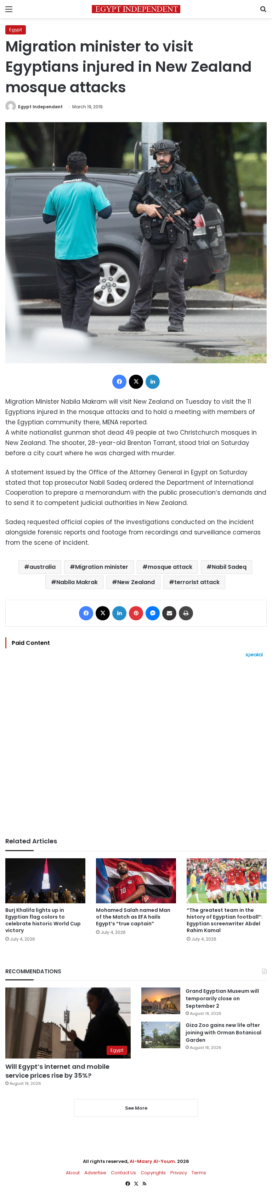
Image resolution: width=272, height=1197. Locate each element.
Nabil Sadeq (229, 567)
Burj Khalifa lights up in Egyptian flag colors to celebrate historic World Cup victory (43, 920)
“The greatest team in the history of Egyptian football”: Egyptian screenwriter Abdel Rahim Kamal (224, 920)
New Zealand (136, 582)
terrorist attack (197, 582)
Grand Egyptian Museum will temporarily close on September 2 (222, 998)
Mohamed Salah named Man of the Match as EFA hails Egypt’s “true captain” (133, 917)
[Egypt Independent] (136, 9)
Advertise (95, 1172)
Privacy (178, 1172)
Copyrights (153, 1172)
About (73, 1172)
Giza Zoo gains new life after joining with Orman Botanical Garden (223, 1033)
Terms (199, 1172)
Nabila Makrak (77, 582)
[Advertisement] (136, 747)
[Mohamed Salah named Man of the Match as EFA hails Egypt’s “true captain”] (136, 880)
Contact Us (123, 1172)
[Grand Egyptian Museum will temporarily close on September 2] (160, 1000)
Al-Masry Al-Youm (152, 1161)
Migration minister (101, 567)
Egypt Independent (40, 107)
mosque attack (170, 567)
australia (42, 567)
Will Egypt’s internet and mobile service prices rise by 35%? (57, 1071)
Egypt (15, 29)
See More (136, 1108)
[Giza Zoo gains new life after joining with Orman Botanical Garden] (160, 1035)
